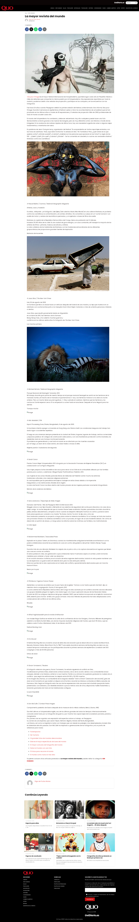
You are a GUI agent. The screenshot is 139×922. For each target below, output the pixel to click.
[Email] (44, 29)
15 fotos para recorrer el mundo (41, 751)
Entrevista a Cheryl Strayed (66, 823)
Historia (91, 8)
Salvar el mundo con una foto (41, 748)
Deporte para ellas (32, 823)
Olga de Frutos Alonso (34, 19)
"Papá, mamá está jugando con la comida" (68, 857)
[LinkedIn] (40, 29)
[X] (31, 29)
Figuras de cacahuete (33, 856)
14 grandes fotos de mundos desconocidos (46, 738)
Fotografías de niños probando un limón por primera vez (99, 857)
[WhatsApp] (36, 29)
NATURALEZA (77, 8)
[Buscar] (136, 2)
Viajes (104, 8)
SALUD (64, 8)
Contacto (56, 879)
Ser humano (34, 735)
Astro (118, 8)
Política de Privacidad (60, 884)
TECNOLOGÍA (84, 8)
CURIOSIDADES (97, 8)
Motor (123, 8)
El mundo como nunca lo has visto (42, 755)
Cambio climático (111, 8)
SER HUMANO (58, 8)
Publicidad (57, 888)
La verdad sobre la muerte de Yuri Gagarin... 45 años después (99, 824)
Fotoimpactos (35, 732)
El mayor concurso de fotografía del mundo (46, 745)
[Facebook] (27, 29)
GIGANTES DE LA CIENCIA (132, 8)
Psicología (70, 8)
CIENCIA (52, 8)
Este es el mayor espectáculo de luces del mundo (48, 742)
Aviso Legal (57, 881)
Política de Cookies (59, 886)
